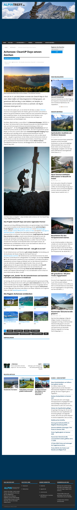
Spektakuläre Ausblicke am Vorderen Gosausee (61, 134)
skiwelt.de (42, 485)
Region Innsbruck (25, 333)
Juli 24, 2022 (8, 62)
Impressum (25, 485)
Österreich (33, 62)
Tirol (46, 333)
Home (4, 42)
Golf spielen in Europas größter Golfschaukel (26, 390)
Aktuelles (22, 62)
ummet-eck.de (43, 492)
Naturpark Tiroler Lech (26, 229)
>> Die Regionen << (20, 42)
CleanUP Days (18, 330)
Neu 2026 (10, 42)
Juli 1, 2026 (54, 277)
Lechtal (15, 230)
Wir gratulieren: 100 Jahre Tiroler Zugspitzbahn (60, 275)
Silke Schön (15, 62)
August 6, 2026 (55, 137)
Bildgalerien (38, 42)
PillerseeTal (20, 230)
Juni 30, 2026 (55, 315)
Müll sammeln (35, 330)
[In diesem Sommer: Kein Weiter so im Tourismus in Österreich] (42, 382)
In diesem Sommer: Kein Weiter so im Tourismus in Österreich (41, 392)
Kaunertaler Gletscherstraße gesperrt (62, 313)
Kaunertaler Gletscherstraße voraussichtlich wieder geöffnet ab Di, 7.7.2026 (62, 438)
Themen (30, 42)
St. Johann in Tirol (29, 230)
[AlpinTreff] (38, 18)
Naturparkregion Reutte (11, 333)
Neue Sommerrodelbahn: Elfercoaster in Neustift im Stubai (61, 177)
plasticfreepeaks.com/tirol (11, 256)
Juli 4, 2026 (54, 239)
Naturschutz (27, 62)
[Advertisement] (38, 29)
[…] (60, 152)
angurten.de (43, 489)
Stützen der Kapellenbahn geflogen (61, 408)
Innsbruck (16, 229)
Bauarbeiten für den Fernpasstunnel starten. (60, 237)
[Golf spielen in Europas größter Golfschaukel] (26, 382)
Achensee (43, 110)
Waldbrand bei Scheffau (58, 420)
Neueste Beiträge (49, 42)
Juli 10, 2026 (55, 180)
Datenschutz (25, 489)
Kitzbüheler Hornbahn (10, 390)
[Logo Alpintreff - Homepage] (12, 489)
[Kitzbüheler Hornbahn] (11, 382)
